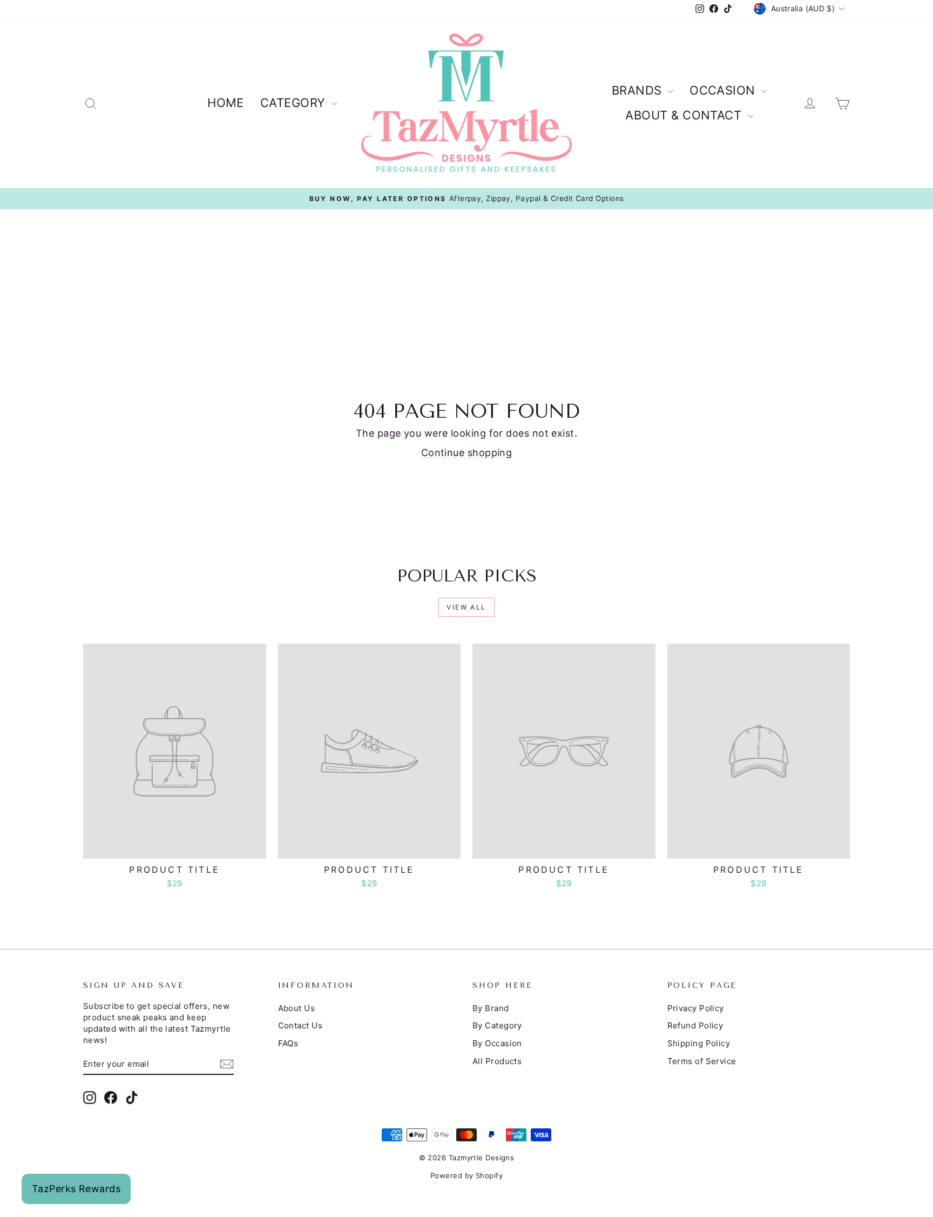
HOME (225, 103)
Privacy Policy (695, 1008)
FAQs (288, 1043)
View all (466, 607)
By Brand (490, 1008)
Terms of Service (701, 1061)
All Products (497, 1061)
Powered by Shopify (466, 1175)
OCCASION (724, 90)
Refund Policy (695, 1025)
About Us (296, 1008)
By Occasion (497, 1043)
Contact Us (300, 1025)
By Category (497, 1025)
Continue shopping (466, 452)
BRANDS (638, 90)
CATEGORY (294, 103)
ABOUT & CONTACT (685, 115)
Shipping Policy (699, 1043)
